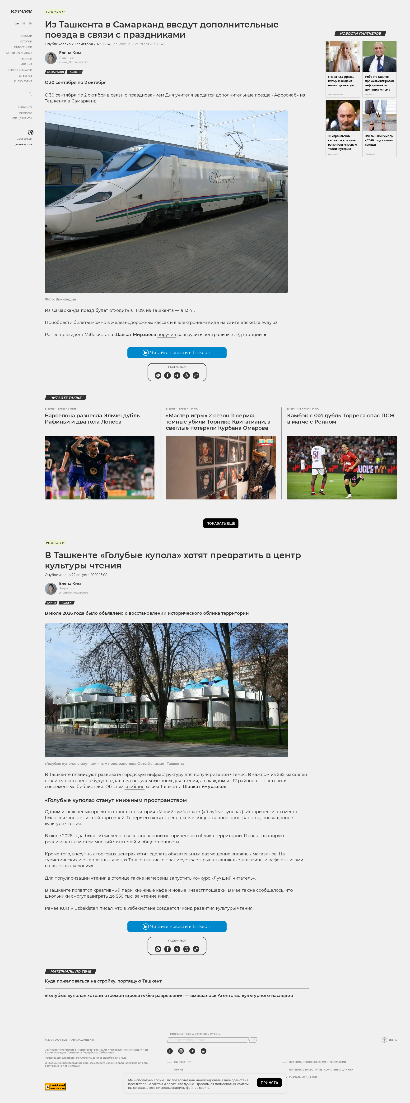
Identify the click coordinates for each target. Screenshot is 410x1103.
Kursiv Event (23, 81)
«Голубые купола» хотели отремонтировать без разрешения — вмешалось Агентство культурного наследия (169, 995)
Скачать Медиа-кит (303, 1077)
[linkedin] (203, 1051)
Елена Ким (70, 53)
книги (51, 602)
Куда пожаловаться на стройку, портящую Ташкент (103, 981)
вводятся (204, 95)
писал (106, 908)
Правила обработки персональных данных (321, 1069)
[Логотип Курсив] (21, 11)
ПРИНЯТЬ (269, 1082)
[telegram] (192, 1051)
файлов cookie (197, 1087)
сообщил (134, 786)
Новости (26, 35)
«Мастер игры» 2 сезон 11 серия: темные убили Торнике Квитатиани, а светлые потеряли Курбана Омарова (218, 421)
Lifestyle (25, 75)
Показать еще (220, 523)
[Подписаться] (253, 1040)
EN (30, 23)
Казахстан (24, 139)
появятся (82, 890)
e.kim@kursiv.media (73, 62)
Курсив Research (20, 70)
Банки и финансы (19, 53)
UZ (23, 23)
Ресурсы (26, 58)
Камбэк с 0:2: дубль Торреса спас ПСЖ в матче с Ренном (341, 418)
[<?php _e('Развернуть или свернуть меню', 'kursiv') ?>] (30, 132)
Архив (178, 1069)
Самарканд (55, 72)
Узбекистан (23, 144)
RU (17, 23)
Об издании (182, 1062)
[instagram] (181, 1051)
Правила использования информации (317, 1062)
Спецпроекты (22, 118)
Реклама (25, 112)
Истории (26, 41)
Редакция (25, 107)
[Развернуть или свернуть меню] (30, 94)
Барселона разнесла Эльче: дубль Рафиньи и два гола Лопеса (92, 418)
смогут (78, 896)
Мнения (26, 64)
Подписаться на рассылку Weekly (195, 1034)
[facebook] (170, 1051)
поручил (166, 334)
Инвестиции (23, 47)
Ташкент (74, 72)
